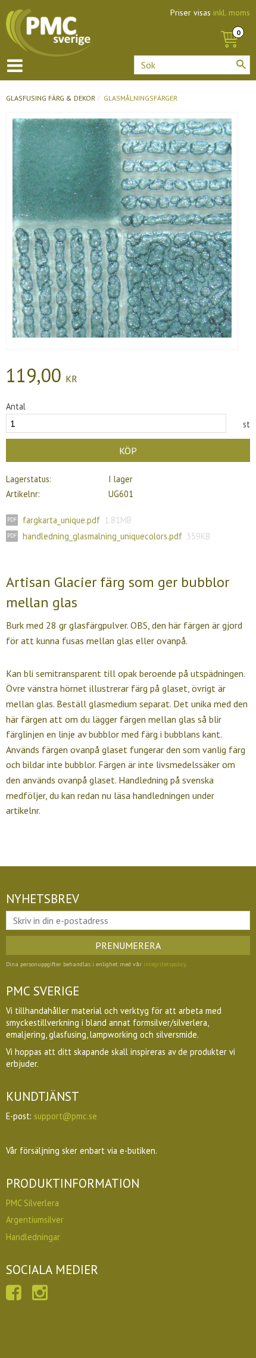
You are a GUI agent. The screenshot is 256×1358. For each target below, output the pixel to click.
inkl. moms (231, 12)
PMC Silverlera (32, 1203)
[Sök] (241, 64)
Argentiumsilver (35, 1219)
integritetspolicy (164, 964)
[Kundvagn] (229, 26)
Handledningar (33, 1237)
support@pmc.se (65, 1116)
